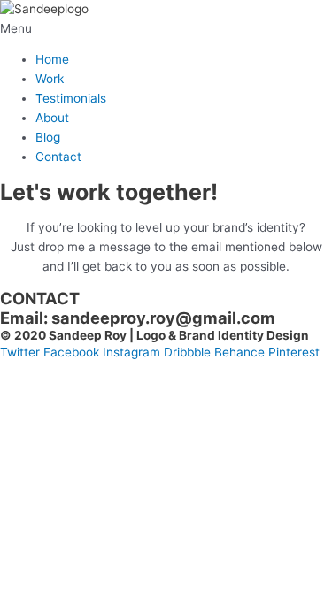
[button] (166, 29)
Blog (47, 137)
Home (52, 59)
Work (49, 79)
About (52, 118)
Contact (58, 156)
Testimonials (70, 98)
